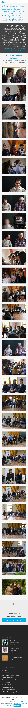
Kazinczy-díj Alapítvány (8, 689)
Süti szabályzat (6, 682)
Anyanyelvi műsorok (7, 687)
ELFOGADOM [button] (17, 705)
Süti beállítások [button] (20, 703)
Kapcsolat (5, 670)
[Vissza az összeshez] (14, 604)
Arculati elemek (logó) (8, 677)
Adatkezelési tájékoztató (9, 680)
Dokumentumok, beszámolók (10, 675)
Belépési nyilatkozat (14, 620)
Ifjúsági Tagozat (6, 685)
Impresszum (5, 673)
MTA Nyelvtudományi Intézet (10, 692)
